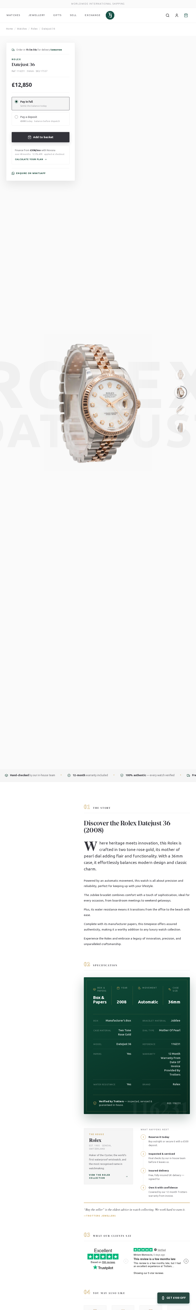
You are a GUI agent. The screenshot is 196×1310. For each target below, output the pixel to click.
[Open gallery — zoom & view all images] (185, 43)
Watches (13, 15)
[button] (40, 154)
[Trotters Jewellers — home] (110, 15)
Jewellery (37, 15)
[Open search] (167, 15)
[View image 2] (180, 392)
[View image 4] (180, 427)
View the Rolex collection (99, 1176)
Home (9, 28)
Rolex (34, 28)
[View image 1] (180, 374)
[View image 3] (180, 410)
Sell (73, 15)
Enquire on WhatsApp (31, 173)
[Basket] (186, 15)
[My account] (177, 15)
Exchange (92, 15)
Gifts (57, 15)
